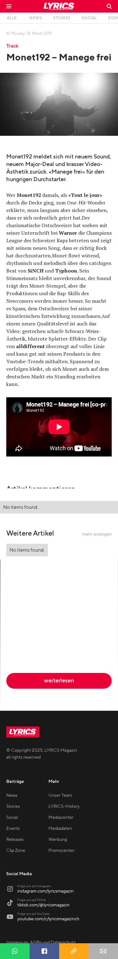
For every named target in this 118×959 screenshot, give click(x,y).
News (11, 795)
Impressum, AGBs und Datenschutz (41, 942)
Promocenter (61, 850)
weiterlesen (59, 680)
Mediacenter (61, 817)
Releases (15, 839)
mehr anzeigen (97, 534)
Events (13, 828)
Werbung (57, 839)
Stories (13, 806)
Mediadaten (60, 828)
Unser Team (60, 795)
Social (12, 817)
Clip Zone (15, 850)
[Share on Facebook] (44, 951)
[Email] (103, 951)
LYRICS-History (64, 806)
